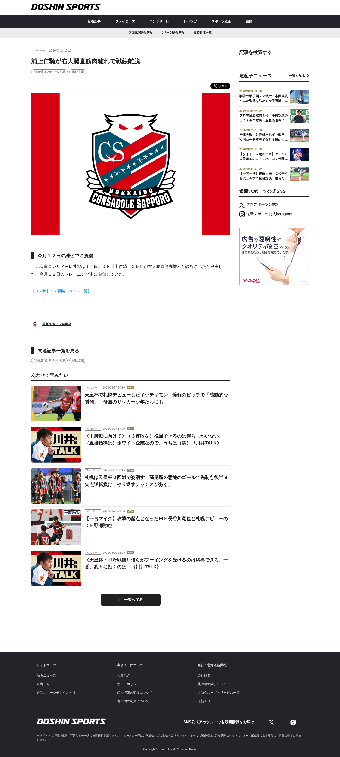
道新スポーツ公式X (262, 204)
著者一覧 (43, 684)
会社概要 (204, 675)
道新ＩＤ (204, 701)
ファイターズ (125, 21)
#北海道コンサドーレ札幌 (49, 72)
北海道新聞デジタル (212, 684)
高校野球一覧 (203, 32)
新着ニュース (46, 675)
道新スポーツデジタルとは (56, 692)
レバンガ (190, 21)
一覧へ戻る (133, 600)
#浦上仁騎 (77, 72)
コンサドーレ (159, 21)
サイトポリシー (128, 684)
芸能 (249, 21)
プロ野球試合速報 (140, 32)
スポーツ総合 (221, 21)
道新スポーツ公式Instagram (269, 214)
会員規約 (123, 675)
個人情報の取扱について (135, 692)
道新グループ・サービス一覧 (219, 692)
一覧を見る (297, 75)
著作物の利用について (133, 701)
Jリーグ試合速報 (173, 32)
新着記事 (94, 21)
